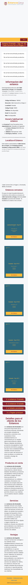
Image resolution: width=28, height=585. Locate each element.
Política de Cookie (18, 578)
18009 (8, 209)
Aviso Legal (14, 580)
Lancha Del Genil (14, 230)
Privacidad (9, 578)
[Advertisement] (14, 22)
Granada (14, 231)
